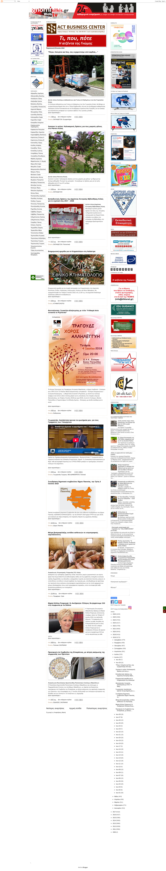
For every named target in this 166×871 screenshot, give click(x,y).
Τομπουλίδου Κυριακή (37, 235)
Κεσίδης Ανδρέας (36, 145)
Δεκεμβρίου (118, 640)
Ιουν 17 (118, 746)
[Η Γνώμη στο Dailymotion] (119, 609)
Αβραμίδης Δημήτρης (37, 93)
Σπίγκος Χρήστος (36, 225)
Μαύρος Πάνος (35, 172)
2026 (114, 614)
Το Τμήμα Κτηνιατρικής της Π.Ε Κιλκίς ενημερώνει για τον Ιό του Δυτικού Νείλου (126, 439)
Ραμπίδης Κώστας (36, 209)
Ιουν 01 (118, 792)
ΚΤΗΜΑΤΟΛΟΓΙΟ (58, 303)
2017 (114, 812)
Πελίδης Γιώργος (36, 201)
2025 (114, 617)
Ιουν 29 (118, 662)
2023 (114, 623)
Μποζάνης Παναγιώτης (38, 182)
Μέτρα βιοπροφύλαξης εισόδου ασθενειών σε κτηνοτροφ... (125, 700)
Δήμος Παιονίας (58, 525)
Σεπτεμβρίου (118, 648)
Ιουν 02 (118, 790)
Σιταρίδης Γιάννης (36, 222)
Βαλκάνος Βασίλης (36, 104)
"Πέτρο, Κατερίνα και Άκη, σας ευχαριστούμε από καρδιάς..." (73, 52)
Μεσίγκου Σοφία (36, 174)
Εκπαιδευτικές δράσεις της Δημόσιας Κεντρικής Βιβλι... (125, 674)
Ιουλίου (116, 654)
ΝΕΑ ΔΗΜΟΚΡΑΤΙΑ (74, 474)
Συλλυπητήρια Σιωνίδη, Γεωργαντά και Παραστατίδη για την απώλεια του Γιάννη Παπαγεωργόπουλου (126, 558)
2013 (114, 823)
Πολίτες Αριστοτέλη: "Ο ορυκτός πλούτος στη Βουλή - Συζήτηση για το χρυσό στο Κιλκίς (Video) (126, 543)
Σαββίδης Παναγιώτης (37, 214)
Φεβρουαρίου (118, 805)
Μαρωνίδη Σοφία (36, 164)
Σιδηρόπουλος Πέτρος (37, 219)
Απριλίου (117, 799)
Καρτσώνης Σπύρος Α (37, 137)
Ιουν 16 (118, 749)
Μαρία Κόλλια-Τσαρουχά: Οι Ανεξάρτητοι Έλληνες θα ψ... (125, 705)
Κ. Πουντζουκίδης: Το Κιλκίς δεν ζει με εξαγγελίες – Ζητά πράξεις (126, 498)
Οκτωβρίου (118, 645)
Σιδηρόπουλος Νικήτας (38, 217)
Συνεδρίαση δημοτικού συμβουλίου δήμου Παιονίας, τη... (125, 695)
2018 (114, 637)
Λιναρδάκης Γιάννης (37, 153)
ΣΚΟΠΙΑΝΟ (62, 645)
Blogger (85, 867)
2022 (114, 626)
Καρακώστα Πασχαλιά (37, 129)
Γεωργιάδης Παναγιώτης (38, 106)
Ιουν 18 (118, 743)
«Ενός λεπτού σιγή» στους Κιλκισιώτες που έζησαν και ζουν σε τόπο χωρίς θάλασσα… (126, 423)
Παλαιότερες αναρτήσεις (96, 708)
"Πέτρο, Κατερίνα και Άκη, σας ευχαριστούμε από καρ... (125, 665)
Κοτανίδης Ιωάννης (36, 150)
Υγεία (62, 596)
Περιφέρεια (56, 596)
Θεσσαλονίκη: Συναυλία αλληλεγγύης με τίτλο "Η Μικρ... (124, 684)
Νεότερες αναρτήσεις (55, 708)
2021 (114, 628)
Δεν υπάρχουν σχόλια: (65, 117)
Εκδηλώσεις (57, 413)
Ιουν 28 (118, 714)
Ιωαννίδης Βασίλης (36, 114)
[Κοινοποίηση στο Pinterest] (82, 117)
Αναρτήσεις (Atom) (60, 712)
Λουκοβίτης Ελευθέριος (38, 156)
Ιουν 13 (118, 758)
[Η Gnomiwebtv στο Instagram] (130, 609)
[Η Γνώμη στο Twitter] (116, 603)
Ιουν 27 (118, 717)
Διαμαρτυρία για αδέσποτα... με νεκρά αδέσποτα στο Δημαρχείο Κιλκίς (126, 483)
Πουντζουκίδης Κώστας (38, 206)
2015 (114, 817)
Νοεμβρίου (117, 642)
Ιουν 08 (118, 772)
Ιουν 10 (118, 766)
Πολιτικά (83, 474)
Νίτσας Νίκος (35, 193)
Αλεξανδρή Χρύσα (36, 101)
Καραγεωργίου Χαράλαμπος (35, 126)
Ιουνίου (116, 657)
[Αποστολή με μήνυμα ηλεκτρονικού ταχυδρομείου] (75, 117)
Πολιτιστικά (66, 244)
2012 (114, 826)
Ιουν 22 (118, 731)
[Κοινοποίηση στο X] (78, 117)
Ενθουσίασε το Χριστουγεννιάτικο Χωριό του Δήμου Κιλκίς (125, 513)
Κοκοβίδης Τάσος (36, 148)
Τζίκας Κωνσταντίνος (37, 250)
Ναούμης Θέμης (36, 188)
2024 (114, 620)
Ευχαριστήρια (67, 119)
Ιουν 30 (118, 659)
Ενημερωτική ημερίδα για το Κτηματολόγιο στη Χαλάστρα (71, 251)
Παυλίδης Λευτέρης (37, 198)
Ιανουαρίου (118, 808)
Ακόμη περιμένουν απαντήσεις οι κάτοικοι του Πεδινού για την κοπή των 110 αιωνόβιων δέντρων (126, 467)
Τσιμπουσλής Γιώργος (37, 243)
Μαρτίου (117, 802)
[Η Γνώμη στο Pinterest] (120, 603)
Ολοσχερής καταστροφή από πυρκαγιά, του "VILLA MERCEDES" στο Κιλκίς (122, 529)
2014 (114, 820)
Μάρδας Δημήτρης (36, 158)
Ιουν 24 (118, 726)
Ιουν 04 (118, 784)
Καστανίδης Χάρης (36, 142)
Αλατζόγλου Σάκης (36, 98)
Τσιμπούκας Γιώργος (37, 241)
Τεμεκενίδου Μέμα (36, 230)
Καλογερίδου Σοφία (37, 117)
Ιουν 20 (118, 737)
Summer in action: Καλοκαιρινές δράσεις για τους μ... (125, 670)
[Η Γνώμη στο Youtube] (118, 605)
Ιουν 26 (118, 720)
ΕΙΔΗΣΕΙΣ (56, 702)
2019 (114, 634)
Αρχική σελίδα (75, 708)
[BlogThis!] (77, 117)
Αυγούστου (118, 651)
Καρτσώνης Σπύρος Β (37, 140)
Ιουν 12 (118, 761)
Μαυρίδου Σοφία (36, 166)
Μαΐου (116, 796)
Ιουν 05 (118, 781)
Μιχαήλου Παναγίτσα (37, 180)
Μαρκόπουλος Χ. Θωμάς (38, 161)
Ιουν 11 (118, 763)
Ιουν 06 (118, 778)
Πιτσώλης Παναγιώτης (38, 204)
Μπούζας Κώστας (36, 185)
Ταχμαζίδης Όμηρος (37, 227)
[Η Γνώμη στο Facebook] (112, 603)
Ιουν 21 (118, 734)
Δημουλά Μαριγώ (36, 109)
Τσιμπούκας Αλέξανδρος (38, 238)
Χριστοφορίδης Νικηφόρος (35, 254)
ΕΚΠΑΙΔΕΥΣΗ (57, 119)
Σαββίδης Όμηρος (36, 212)
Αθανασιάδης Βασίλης (37, 96)
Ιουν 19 (118, 740)
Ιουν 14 (118, 755)
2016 (114, 814)
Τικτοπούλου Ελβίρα (37, 233)
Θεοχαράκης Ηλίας (36, 112)
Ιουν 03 (118, 787)
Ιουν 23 (118, 729)
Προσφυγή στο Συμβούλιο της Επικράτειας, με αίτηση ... (125, 709)
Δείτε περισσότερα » (54, 112)
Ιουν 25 (118, 723)
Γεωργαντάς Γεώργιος (60, 474)
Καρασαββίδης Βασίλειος (38, 135)
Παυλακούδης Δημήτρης (38, 196)
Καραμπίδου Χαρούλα (37, 132)
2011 (114, 829)
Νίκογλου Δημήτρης (37, 190)
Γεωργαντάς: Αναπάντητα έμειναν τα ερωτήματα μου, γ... (125, 690)
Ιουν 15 (118, 752)
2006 (114, 832)
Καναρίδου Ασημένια (37, 122)
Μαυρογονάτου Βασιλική (38, 169)
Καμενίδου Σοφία (36, 120)
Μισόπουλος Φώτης (37, 177)
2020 (114, 631)
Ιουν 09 (118, 769)
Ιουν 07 (118, 775)
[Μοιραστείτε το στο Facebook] (80, 117)
